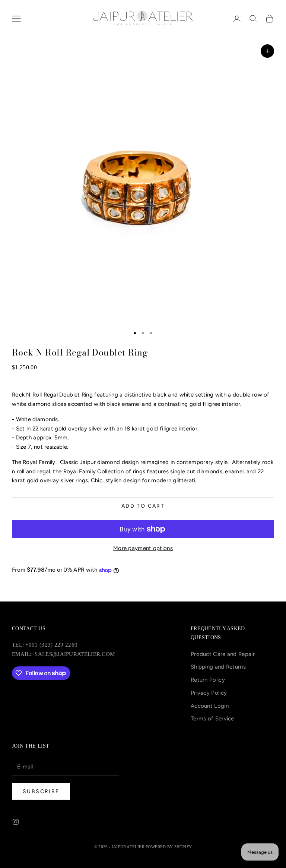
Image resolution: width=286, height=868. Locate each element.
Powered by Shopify (169, 847)
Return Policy (208, 679)
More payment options (143, 548)
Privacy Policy (209, 692)
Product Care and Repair (223, 654)
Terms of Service (212, 718)
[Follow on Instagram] (15, 822)
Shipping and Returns (218, 666)
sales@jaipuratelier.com (75, 654)
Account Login (210, 706)
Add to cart (143, 506)
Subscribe (41, 791)
